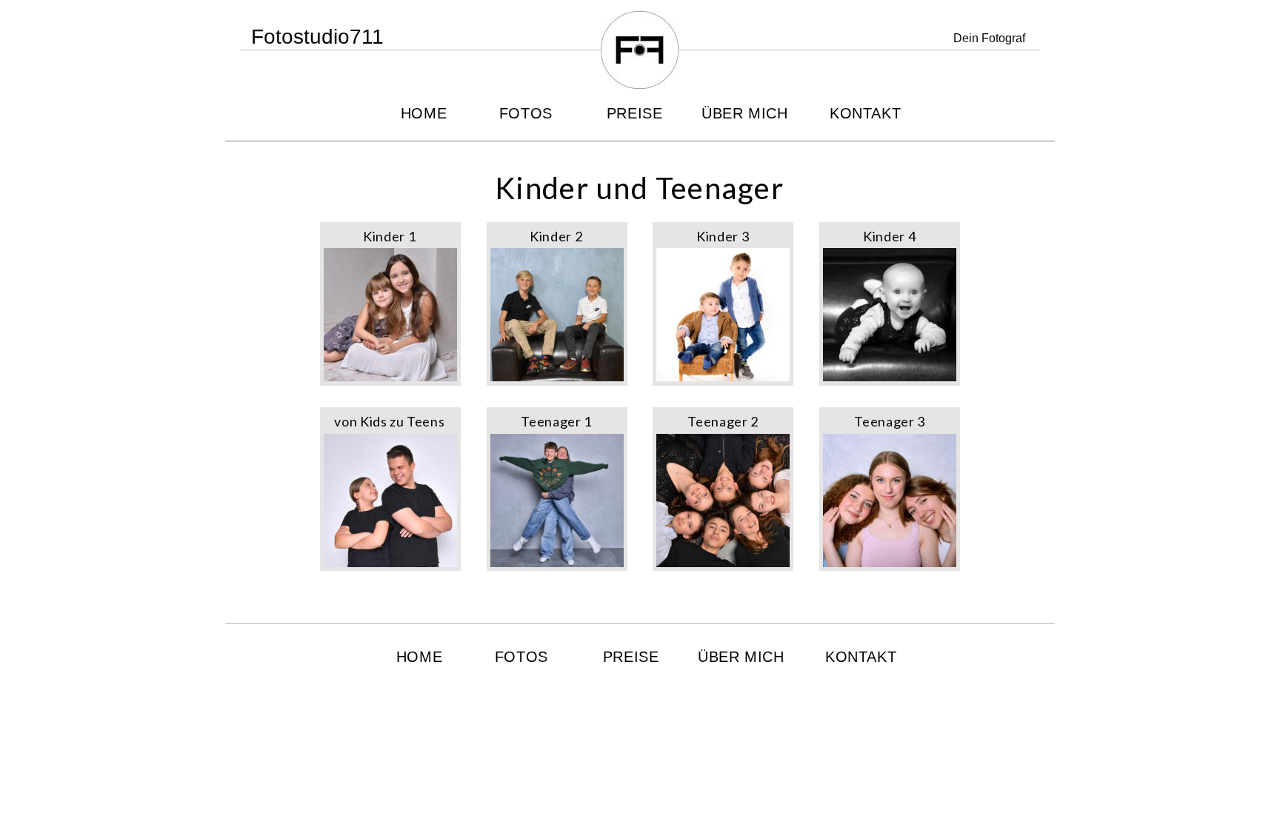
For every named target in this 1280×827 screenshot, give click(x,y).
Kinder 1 (389, 236)
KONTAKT (865, 113)
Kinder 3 (722, 236)
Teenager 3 (889, 421)
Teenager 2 (722, 421)
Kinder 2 (556, 236)
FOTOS (526, 113)
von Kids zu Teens (389, 421)
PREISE (635, 113)
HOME (424, 113)
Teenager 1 (556, 421)
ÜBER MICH (744, 113)
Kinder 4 (889, 236)
